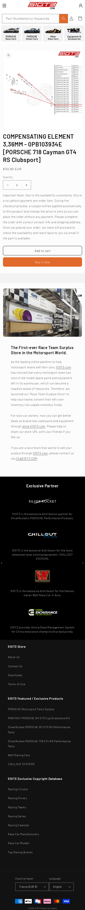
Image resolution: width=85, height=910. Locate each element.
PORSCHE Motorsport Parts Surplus (31, 709)
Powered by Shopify (49, 908)
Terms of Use (16, 684)
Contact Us (15, 666)
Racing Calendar (18, 825)
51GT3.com (63, 367)
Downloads (15, 675)
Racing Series (17, 816)
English (57, 886)
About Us (14, 657)
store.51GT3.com (33, 426)
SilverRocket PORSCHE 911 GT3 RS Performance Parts (39, 729)
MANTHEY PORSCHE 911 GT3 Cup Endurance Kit (39, 718)
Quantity (8, 177)
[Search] (63, 18)
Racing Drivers (17, 798)
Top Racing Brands (20, 852)
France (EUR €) (28, 886)
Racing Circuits (18, 789)
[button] (80, 18)
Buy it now (42, 262)
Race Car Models (18, 843)
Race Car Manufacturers (23, 834)
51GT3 (37, 908)
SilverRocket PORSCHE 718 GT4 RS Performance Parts (39, 743)
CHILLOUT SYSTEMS (21, 764)
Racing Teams (17, 807)
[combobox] (35, 18)
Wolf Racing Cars (19, 755)
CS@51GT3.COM (26, 458)
